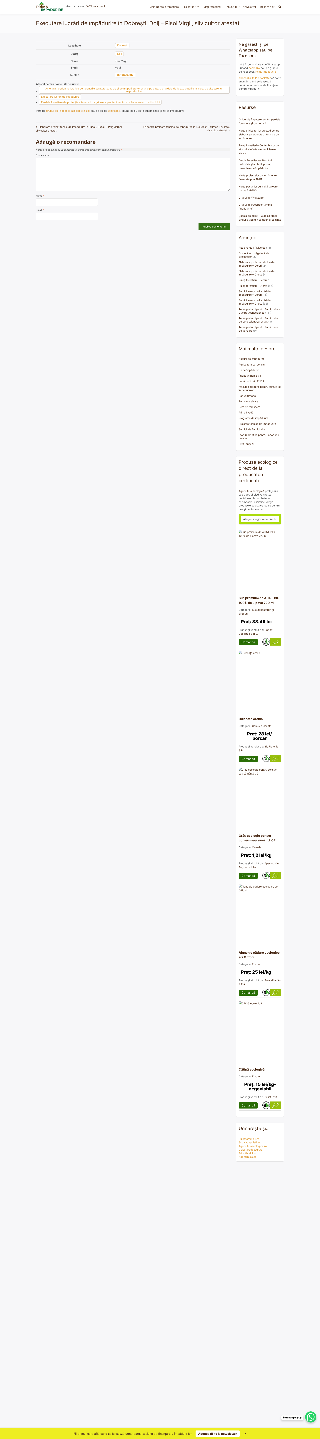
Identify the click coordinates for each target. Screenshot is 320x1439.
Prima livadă (246, 412)
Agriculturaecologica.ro (253, 1146)
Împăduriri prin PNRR (251, 381)
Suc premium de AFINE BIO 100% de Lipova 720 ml (259, 600)
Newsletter (249, 6)
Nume (40, 195)
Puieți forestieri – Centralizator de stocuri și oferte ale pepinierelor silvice (259, 149)
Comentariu (43, 155)
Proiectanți (189, 6)
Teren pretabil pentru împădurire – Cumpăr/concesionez (259, 311)
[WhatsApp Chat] (310, 1417)
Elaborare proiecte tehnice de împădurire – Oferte (256, 273)
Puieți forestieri (211, 6)
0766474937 (125, 75)
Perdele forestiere (249, 406)
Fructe (256, 964)
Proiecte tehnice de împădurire (257, 423)
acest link (254, 67)
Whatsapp (114, 110)
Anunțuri (231, 6)
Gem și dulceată (261, 725)
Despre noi (267, 6)
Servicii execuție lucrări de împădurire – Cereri (255, 293)
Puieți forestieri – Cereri (253, 280)
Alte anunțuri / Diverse (252, 247)
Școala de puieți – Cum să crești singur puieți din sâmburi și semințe (260, 217)
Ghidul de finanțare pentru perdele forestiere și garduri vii (259, 121)
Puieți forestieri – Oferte (253, 285)
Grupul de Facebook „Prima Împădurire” (255, 206)
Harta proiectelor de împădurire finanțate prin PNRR (258, 177)
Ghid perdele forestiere (164, 6)
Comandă (248, 642)
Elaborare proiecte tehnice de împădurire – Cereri (256, 264)
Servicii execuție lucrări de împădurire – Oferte (255, 302)
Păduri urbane (247, 395)
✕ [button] (245, 1433)
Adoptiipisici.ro (247, 1156)
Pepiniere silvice (248, 401)
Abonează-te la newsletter (255, 77)
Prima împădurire (265, 71)
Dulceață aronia (251, 719)
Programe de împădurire (253, 418)
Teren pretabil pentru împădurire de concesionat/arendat (258, 320)
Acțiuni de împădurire (251, 358)
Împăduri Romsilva (250, 375)
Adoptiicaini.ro (247, 1153)
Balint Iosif (270, 1097)
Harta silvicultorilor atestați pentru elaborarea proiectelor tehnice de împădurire (259, 134)
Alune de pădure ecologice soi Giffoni (259, 955)
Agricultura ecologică (251, 491)
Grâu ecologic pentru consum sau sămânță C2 (257, 838)
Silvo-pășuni (246, 443)
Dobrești (122, 45)
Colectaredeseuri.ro (250, 1149)
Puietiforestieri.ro (249, 1138)
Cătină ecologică (252, 1069)
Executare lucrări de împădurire (60, 96)
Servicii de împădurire (252, 429)
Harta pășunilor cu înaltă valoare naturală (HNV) (258, 188)
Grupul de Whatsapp (251, 197)
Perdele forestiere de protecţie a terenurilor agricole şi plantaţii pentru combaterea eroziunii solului (100, 102)
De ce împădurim (249, 370)
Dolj (119, 53)
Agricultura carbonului (252, 364)
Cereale (256, 847)
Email (40, 210)
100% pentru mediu (96, 6)
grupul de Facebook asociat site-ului (68, 110)
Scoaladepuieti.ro (249, 1142)
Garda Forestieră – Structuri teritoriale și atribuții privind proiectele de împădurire (255, 164)
